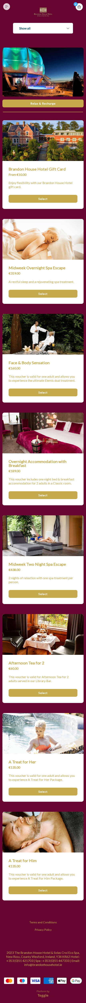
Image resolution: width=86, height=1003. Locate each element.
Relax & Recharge (43, 103)
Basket (79, 6)
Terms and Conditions (43, 922)
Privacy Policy (43, 929)
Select (43, 198)
